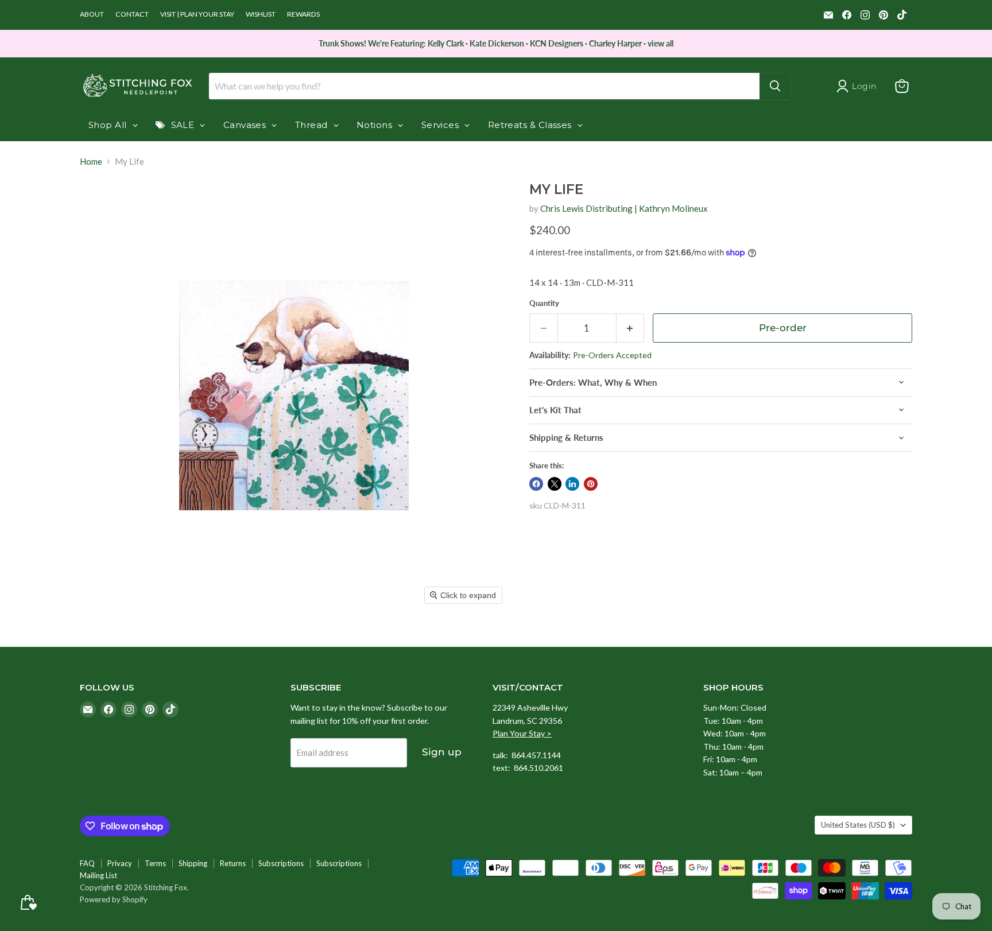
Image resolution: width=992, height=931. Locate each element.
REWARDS (303, 14)
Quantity (544, 303)
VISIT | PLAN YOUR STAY (197, 14)
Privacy (119, 863)
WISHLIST (261, 14)
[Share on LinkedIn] (572, 484)
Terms (155, 863)
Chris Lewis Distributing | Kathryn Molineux (624, 208)
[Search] (775, 86)
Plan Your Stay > (522, 733)
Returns (233, 863)
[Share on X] (554, 484)
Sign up (442, 752)
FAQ (87, 863)
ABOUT (92, 14)
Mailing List (98, 875)
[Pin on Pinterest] (591, 484)
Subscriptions (281, 863)
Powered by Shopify (114, 899)
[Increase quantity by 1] (631, 328)
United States (858, 824)
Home (91, 161)
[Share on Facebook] (536, 484)
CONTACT (132, 14)
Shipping (193, 863)
